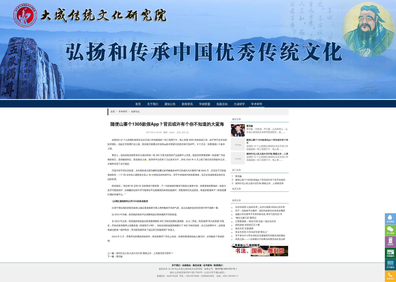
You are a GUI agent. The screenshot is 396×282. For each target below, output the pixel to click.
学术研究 (256, 104)
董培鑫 (119, 256)
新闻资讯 (187, 104)
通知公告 (170, 104)
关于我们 (152, 104)
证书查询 (207, 265)
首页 (138, 104)
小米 (144, 159)
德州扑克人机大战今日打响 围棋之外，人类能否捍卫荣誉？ (144, 253)
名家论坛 (135, 111)
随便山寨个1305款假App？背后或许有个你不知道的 (260, 179)
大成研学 (239, 104)
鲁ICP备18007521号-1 (226, 268)
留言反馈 (197, 265)
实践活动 (222, 104)
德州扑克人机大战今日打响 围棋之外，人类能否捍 (259, 183)
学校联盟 (204, 104)
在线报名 (186, 265)
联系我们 (218, 265)
